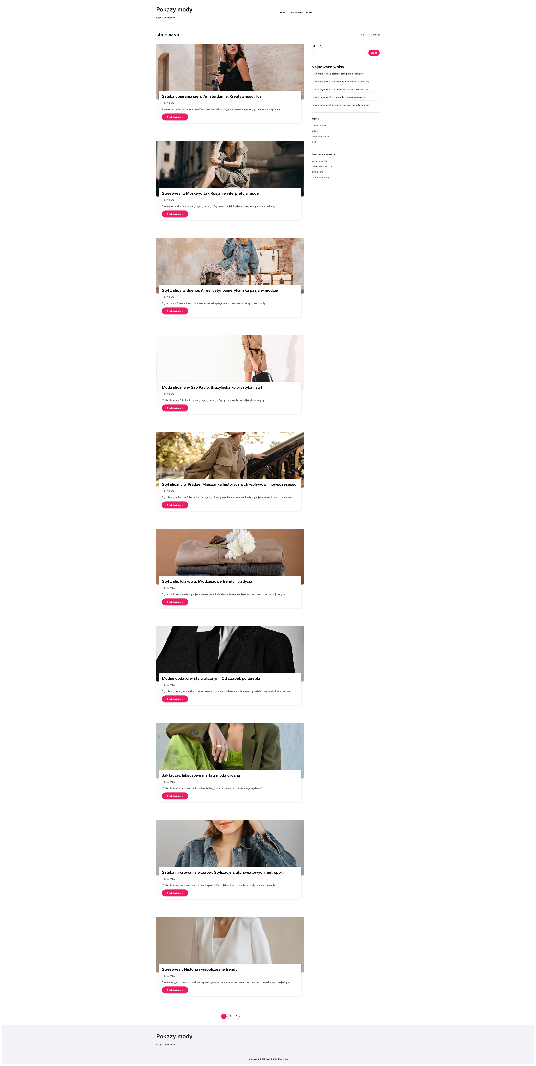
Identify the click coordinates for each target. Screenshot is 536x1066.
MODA (309, 12)
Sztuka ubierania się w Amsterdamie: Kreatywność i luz (212, 96)
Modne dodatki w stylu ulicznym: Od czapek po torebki (211, 678)
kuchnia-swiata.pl (321, 177)
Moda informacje (320, 136)
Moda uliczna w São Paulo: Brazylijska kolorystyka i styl (212, 387)
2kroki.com (317, 172)
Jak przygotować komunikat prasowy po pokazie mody (341, 105)
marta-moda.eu (320, 161)
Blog (314, 141)
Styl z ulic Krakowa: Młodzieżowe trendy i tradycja (207, 581)
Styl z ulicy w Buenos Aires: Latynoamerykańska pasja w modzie (220, 290)
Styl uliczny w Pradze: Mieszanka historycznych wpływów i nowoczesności (229, 484)
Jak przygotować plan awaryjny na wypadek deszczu (340, 89)
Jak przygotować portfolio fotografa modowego (338, 73)
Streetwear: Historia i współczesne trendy (199, 969)
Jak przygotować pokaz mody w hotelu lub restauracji (341, 81)
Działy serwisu (296, 12)
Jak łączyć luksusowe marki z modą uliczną (201, 775)
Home (282, 12)
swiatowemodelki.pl (322, 166)
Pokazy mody (174, 9)
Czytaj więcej (174, 117)
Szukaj (317, 46)
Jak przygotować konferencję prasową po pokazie (339, 97)
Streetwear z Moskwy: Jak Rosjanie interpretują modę (210, 193)
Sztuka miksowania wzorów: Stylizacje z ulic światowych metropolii (223, 872)
